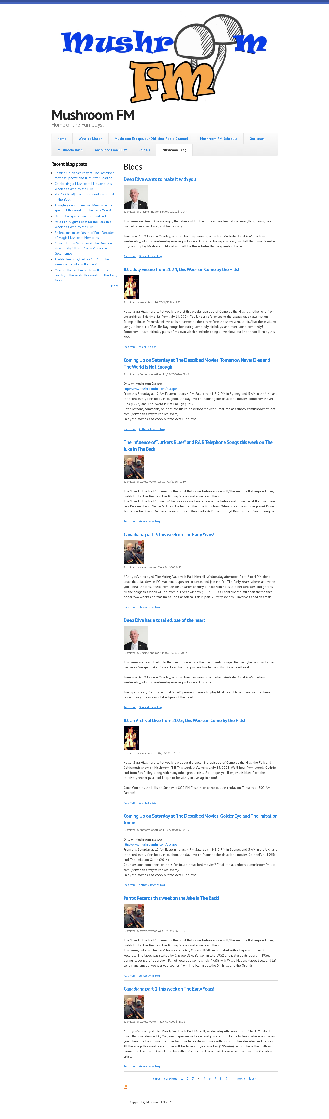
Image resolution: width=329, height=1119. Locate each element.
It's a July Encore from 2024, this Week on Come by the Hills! (181, 269)
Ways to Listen (90, 138)
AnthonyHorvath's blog (152, 429)
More (115, 286)
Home (62, 138)
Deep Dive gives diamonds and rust (80, 216)
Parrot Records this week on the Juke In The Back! (171, 898)
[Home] (164, 59)
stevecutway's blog (149, 521)
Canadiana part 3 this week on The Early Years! (169, 534)
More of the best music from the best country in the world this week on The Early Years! (86, 275)
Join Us (144, 150)
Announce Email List (111, 150)
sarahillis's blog (147, 347)
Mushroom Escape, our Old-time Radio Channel (151, 138)
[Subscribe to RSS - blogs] (125, 1087)
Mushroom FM (92, 114)
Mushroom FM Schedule (218, 138)
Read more (130, 256)
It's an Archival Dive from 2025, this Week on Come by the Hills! (184, 720)
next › (241, 1079)
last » (252, 1079)
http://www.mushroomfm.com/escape (150, 388)
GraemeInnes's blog (150, 256)
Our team (257, 138)
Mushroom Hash (70, 150)
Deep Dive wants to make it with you (160, 179)
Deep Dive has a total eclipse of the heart (164, 620)
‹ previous (170, 1079)
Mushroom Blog (174, 150)
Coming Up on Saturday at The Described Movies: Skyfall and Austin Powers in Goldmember (85, 248)
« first (156, 1079)
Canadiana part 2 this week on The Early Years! (169, 988)
